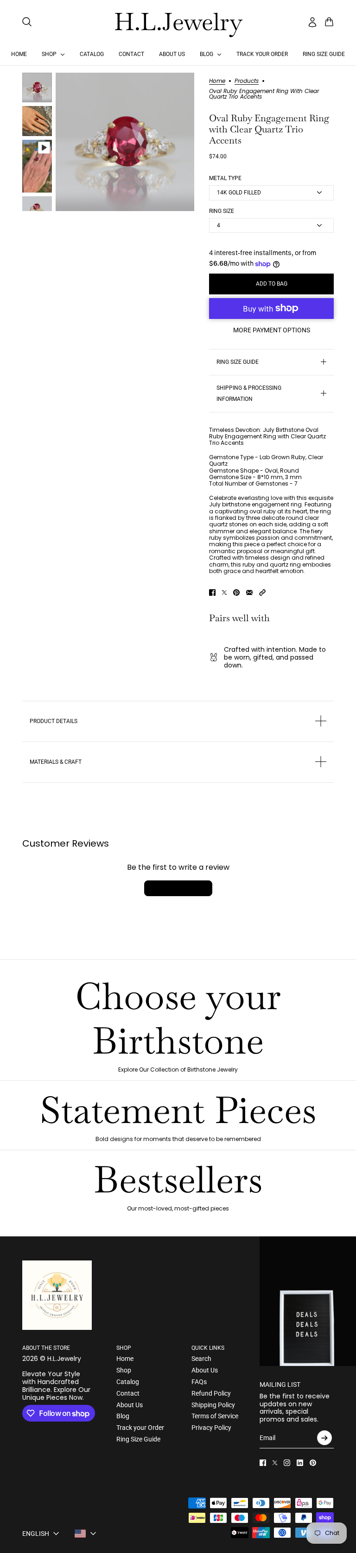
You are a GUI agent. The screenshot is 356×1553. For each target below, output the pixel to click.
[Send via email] (249, 592)
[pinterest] (313, 1463)
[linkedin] (300, 1463)
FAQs (199, 1381)
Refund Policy (211, 1393)
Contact (128, 1393)
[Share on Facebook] (212, 592)
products (247, 81)
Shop (123, 1370)
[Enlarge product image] (125, 142)
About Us (129, 1405)
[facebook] (263, 1463)
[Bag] (329, 21)
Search (201, 1358)
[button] (262, 592)
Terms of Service (214, 1416)
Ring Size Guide (138, 1439)
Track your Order (140, 1427)
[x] (275, 1463)
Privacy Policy (211, 1427)
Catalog (127, 1381)
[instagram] (287, 1463)
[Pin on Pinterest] (236, 592)
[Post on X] (224, 592)
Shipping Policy (213, 1405)
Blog (122, 1416)
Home (217, 81)
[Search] (27, 21)
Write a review (178, 888)
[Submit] (324, 1437)
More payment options (271, 330)
